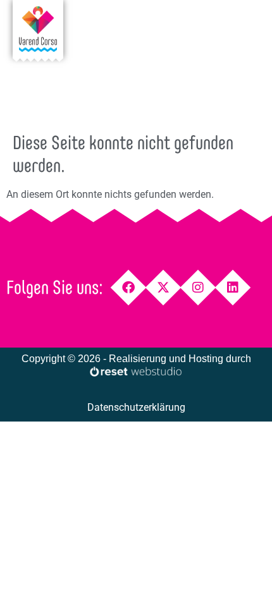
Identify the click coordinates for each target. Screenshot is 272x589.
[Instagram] (198, 288)
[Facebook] (129, 288)
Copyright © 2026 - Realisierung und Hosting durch (136, 358)
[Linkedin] (233, 288)
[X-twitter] (163, 288)
